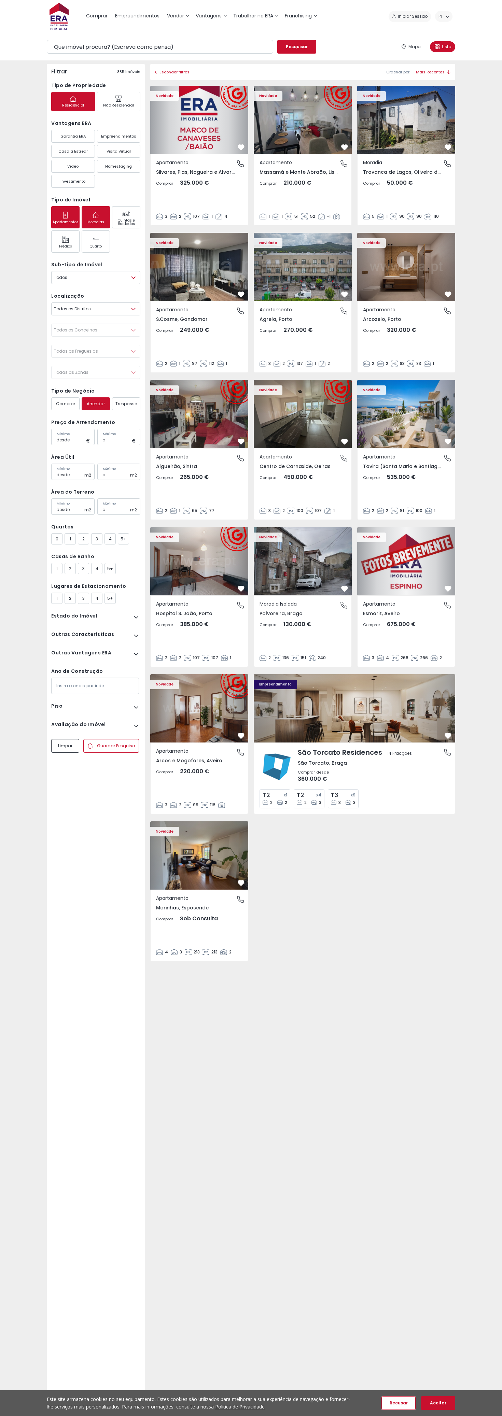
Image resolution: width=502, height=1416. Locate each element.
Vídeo (73, 166)
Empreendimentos (118, 136)
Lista (446, 46)
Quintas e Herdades (126, 222)
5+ (123, 539)
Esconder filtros (174, 72)
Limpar (65, 746)
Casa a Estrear (73, 151)
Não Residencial (118, 105)
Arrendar (96, 404)
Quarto (96, 246)
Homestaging (118, 166)
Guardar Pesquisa (116, 746)
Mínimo (63, 434)
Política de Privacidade (240, 1406)
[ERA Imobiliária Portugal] (59, 16)
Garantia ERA (73, 136)
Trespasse (126, 404)
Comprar (65, 404)
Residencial (73, 105)
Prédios (65, 246)
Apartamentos (66, 222)
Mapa (414, 46)
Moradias (95, 222)
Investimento (72, 181)
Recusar (399, 1403)
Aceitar (438, 1403)
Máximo (109, 434)
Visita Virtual (119, 151)
